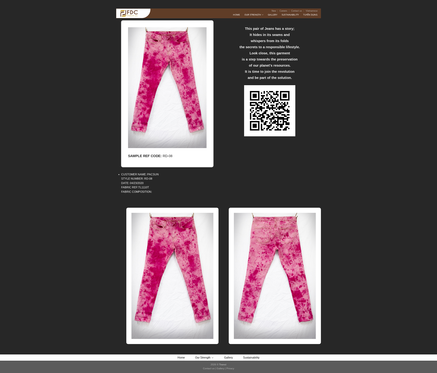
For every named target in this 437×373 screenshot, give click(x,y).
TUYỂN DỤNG (310, 14)
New (274, 11)
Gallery (272, 14)
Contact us (296, 11)
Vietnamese (312, 11)
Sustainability (290, 14)
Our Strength (252, 14)
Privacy (230, 368)
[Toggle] (212, 357)
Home (236, 14)
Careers (283, 11)
